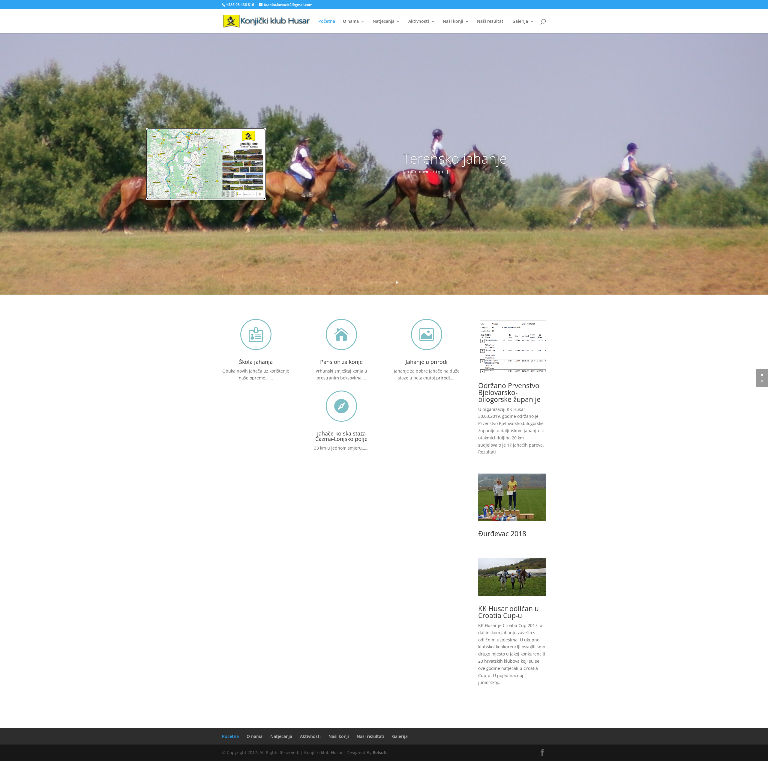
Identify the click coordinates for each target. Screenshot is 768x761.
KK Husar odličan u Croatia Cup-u (508, 612)
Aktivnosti (418, 21)
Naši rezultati (491, 21)
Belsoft (380, 752)
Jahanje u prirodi (427, 361)
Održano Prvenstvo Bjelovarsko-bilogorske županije (509, 392)
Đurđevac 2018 (502, 533)
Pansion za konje (341, 361)
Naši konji (453, 21)
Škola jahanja (256, 361)
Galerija (520, 21)
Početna (326, 21)
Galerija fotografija (384, 175)
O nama (351, 21)
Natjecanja (383, 21)
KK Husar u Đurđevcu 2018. (384, 151)
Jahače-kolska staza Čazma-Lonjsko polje (341, 436)
